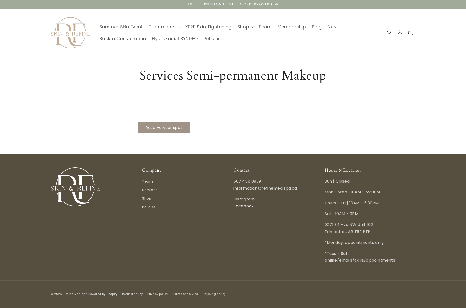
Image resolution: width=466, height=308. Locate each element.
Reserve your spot (164, 127)
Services (150, 190)
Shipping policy (214, 294)
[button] (164, 27)
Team (147, 181)
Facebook (243, 206)
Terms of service (185, 294)
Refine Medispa (76, 294)
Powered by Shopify (103, 294)
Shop (146, 198)
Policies (149, 207)
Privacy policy (157, 294)
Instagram (244, 199)
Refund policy (132, 294)
